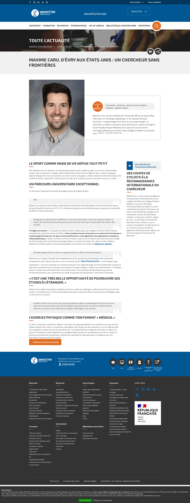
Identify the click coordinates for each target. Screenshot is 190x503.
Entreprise (144, 25)
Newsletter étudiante (35, 411)
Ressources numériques (90, 438)
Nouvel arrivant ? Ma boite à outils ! (39, 441)
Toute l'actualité (64, 46)
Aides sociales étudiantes (90, 405)
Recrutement (33, 400)
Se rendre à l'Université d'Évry (65, 444)
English (58, 430)
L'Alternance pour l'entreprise (119, 421)
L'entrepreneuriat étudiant (118, 426)
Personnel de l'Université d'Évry (65, 441)
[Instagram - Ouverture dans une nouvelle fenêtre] (34, 2)
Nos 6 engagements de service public (40, 395)
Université (35, 25)
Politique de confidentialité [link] (102, 500)
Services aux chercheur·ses (64, 397)
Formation (49, 25)
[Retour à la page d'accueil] (43, 12)
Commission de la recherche (64, 400)
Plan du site (54, 481)
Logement (86, 408)
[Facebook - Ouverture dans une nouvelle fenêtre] (30, 2)
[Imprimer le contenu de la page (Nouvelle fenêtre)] (150, 51)
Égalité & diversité (34, 397)
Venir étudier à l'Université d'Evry (66, 438)
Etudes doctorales (61, 403)
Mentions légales (90, 481)
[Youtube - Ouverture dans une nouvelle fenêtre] (43, 2)
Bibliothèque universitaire (121, 25)
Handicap (86, 413)
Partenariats (59, 446)
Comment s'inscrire (35, 438)
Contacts (58, 449)
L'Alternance (33, 452)
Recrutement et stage (116, 424)
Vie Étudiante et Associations (91, 403)
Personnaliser (85, 500)
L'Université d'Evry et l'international (67, 433)
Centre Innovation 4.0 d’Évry (118, 429)
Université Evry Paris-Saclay (40, 46)
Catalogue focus (88, 436)
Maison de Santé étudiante (91, 411)
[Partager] (158, 51)
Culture (85, 419)
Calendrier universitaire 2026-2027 (39, 436)
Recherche (63, 25)
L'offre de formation (35, 433)
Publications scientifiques (63, 395)
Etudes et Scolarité (34, 444)
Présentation (60, 390)
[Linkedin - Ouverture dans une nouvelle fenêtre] (38, 2)
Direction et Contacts (62, 416)
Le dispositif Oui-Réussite (36, 460)
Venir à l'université (34, 405)
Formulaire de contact (71, 481)
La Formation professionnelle (118, 419)
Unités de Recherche (62, 392)
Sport (84, 416)
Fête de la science (61, 408)
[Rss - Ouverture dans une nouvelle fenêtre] (47, 2)
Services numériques (89, 400)
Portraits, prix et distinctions (37, 403)
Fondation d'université (116, 395)
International (79, 25)
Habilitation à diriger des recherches (67, 405)
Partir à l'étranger (61, 436)
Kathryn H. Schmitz (103, 244)
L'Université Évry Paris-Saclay (38, 390)
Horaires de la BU (88, 433)
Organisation (33, 392)
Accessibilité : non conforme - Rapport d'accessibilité (120, 481)
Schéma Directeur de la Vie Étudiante (40, 419)
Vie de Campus (96, 25)
